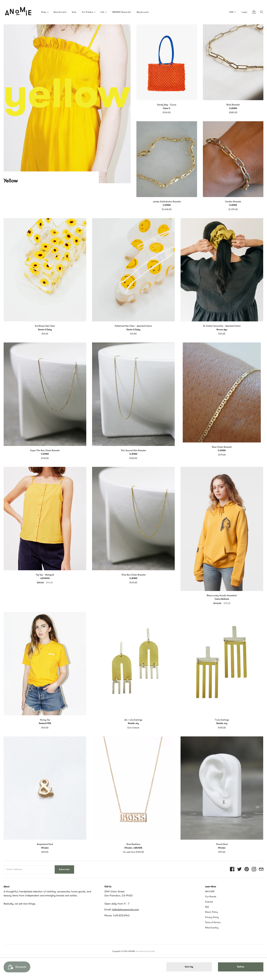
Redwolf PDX (45, 723)
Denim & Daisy (45, 329)
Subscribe (64, 869)
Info (102, 12)
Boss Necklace (133, 844)
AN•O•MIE (210, 891)
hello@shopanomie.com (125, 909)
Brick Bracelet (233, 104)
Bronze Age (222, 329)
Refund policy (212, 927)
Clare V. (166, 108)
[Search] (261, 12)
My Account (143, 12)
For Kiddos (87, 12)
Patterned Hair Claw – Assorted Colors (133, 326)
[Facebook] (232, 869)
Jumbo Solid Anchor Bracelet (167, 201)
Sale (74, 12)
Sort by (189, 966)
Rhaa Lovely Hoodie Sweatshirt (222, 595)
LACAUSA (45, 578)
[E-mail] (261, 869)
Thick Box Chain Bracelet (133, 575)
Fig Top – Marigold (45, 575)
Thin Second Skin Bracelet (133, 450)
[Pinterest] (246, 869)
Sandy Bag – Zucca (166, 104)
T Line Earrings (222, 720)
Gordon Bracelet (233, 201)
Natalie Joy (133, 723)
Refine (240, 966)
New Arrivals (60, 12)
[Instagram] (254, 869)
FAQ (207, 907)
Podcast (209, 902)
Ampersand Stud (45, 844)
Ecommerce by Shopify (145, 951)
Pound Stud (222, 844)
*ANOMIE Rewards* (121, 12)
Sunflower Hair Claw (45, 326)
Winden (45, 848)
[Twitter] (239, 869)
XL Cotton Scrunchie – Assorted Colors (221, 326)
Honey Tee (45, 720)
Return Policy (211, 912)
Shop (43, 12)
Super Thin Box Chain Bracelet (45, 450)
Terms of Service (213, 922)
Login (244, 12)
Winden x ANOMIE (133, 848)
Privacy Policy (212, 917)
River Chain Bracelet (222, 447)
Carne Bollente (222, 599)
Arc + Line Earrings (133, 720)
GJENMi (233, 108)
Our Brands (210, 896)
